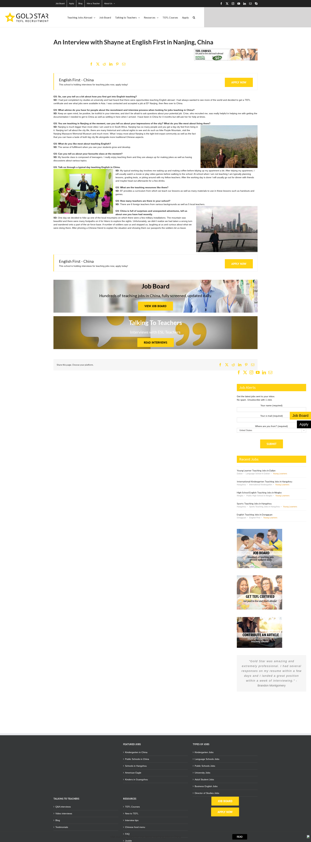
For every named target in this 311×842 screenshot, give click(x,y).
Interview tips (131, 820)
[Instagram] (251, 372)
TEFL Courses (132, 806)
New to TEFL (131, 813)
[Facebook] (91, 64)
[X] (98, 64)
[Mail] (270, 372)
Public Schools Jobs (205, 766)
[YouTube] (258, 372)
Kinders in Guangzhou (136, 779)
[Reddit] (104, 64)
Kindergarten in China (136, 752)
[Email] (124, 64)
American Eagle (133, 772)
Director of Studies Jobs (207, 793)
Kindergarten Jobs (204, 752)
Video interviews (63, 813)
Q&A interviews (63, 806)
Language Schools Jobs (207, 759)
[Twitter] (245, 372)
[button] (194, 17)
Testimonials (61, 827)
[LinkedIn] (111, 64)
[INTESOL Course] (226, 50)
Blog (57, 820)
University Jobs (202, 772)
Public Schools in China (137, 759)
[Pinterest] (117, 64)
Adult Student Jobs (204, 779)
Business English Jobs (206, 786)
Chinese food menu (135, 827)
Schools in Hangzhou (136, 766)
